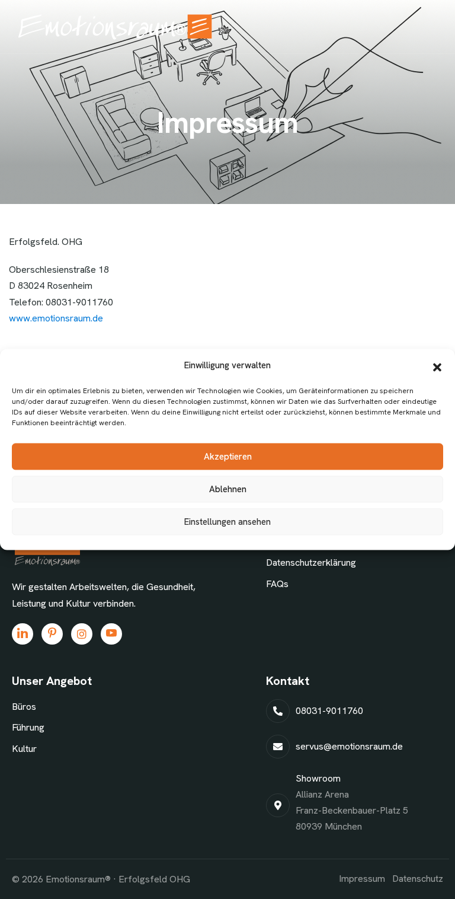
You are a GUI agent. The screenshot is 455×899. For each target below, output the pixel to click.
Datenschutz (417, 878)
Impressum (362, 878)
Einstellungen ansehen (227, 522)
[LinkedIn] (22, 634)
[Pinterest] (52, 634)
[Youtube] (111, 634)
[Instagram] (81, 634)
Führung (28, 727)
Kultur (24, 748)
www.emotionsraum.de (56, 318)
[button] (437, 366)
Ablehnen (227, 489)
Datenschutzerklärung (311, 562)
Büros (24, 706)
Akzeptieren (228, 457)
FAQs (277, 584)
